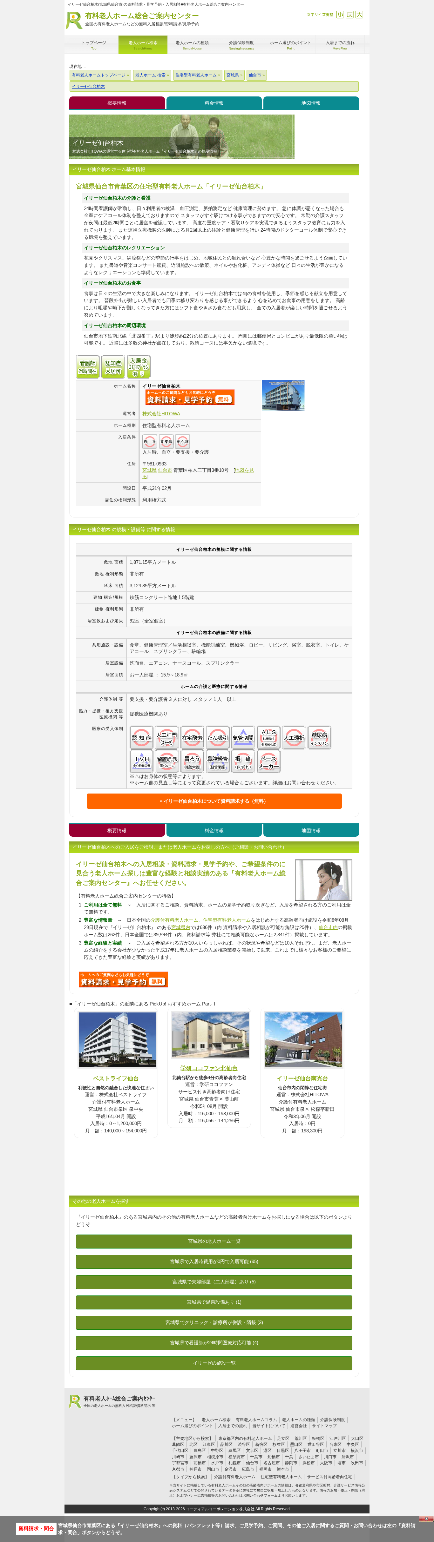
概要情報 (116, 103)
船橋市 (274, 1456)
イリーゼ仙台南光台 (302, 1078)
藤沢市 (195, 1456)
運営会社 (298, 1425)
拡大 (359, 14)
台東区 (335, 1444)
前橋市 (199, 1462)
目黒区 (283, 1450)
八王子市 (302, 1450)
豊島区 (199, 1450)
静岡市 (291, 1462)
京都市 (178, 1469)
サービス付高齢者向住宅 (329, 1476)
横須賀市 (236, 1456)
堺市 (341, 1462)
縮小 (340, 14)
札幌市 (234, 1462)
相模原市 (215, 1456)
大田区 (357, 1438)
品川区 (226, 1444)
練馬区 (234, 1450)
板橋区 (318, 1438)
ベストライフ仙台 (116, 1078)
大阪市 (326, 1462)
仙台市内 (328, 927)
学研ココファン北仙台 (209, 1068)
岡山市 (213, 1469)
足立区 (283, 1438)
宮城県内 (180, 927)
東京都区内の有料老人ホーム (245, 1438)
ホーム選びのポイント (192, 1425)
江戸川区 (337, 1438)
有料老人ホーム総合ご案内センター (142, 19)
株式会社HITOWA (161, 413)
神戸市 (195, 1469)
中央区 (353, 1444)
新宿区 (261, 1444)
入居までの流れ (232, 1425)
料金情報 (214, 103)
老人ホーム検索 (216, 1419)
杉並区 (279, 1444)
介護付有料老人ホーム (174, 920)
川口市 (330, 1456)
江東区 (209, 1444)
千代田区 (180, 1450)
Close (426, 1519)
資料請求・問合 (36, 1528)
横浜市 (357, 1450)
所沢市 (348, 1456)
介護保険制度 (332, 1419)
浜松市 (308, 1462)
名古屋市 (271, 1462)
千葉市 (256, 1456)
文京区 (252, 1450)
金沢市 (230, 1469)
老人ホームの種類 (298, 1419)
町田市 (322, 1450)
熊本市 (283, 1469)
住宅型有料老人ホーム (227, 920)
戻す (350, 14)
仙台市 (252, 1462)
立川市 (339, 1450)
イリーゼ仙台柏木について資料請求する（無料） (216, 801)
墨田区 (296, 1444)
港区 (267, 1450)
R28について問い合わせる (123, 979)
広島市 (248, 1469)
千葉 (289, 1456)
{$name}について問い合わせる (190, 397)
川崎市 (178, 1456)
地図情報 (311, 103)
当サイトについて (268, 1425)
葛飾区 (178, 1444)
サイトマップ (324, 1425)
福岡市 (265, 1469)
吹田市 (357, 1462)
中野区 (217, 1450)
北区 (193, 1444)
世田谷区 (316, 1444)
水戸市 (217, 1462)
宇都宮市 (180, 1462)
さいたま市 (308, 1456)
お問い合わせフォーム (260, 1495)
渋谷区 (244, 1444)
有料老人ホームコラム (256, 1419)
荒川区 (301, 1438)
